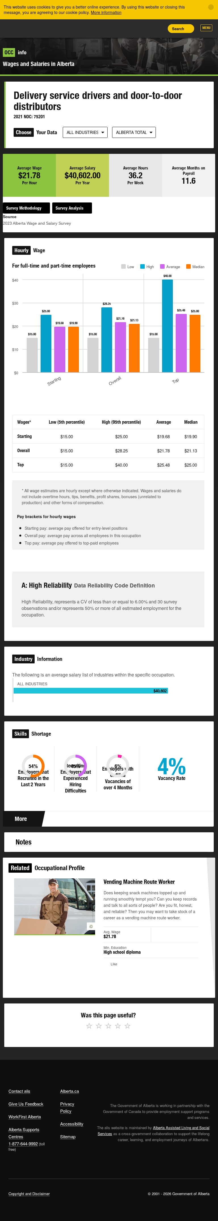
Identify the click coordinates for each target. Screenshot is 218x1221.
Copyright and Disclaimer (29, 1193)
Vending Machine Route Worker (139, 881)
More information (106, 12)
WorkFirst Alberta (25, 1116)
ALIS (46, 28)
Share (120, 28)
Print (158, 28)
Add (133, 28)
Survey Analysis (69, 208)
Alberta (19, 28)
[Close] (211, 7)
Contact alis (19, 1091)
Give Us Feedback (26, 1104)
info (15, 52)
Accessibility (71, 1124)
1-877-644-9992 (23, 1144)
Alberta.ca (69, 1091)
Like (145, 28)
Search (178, 28)
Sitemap (68, 1136)
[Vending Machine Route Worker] (54, 906)
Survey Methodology (23, 208)
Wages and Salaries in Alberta (38, 63)
